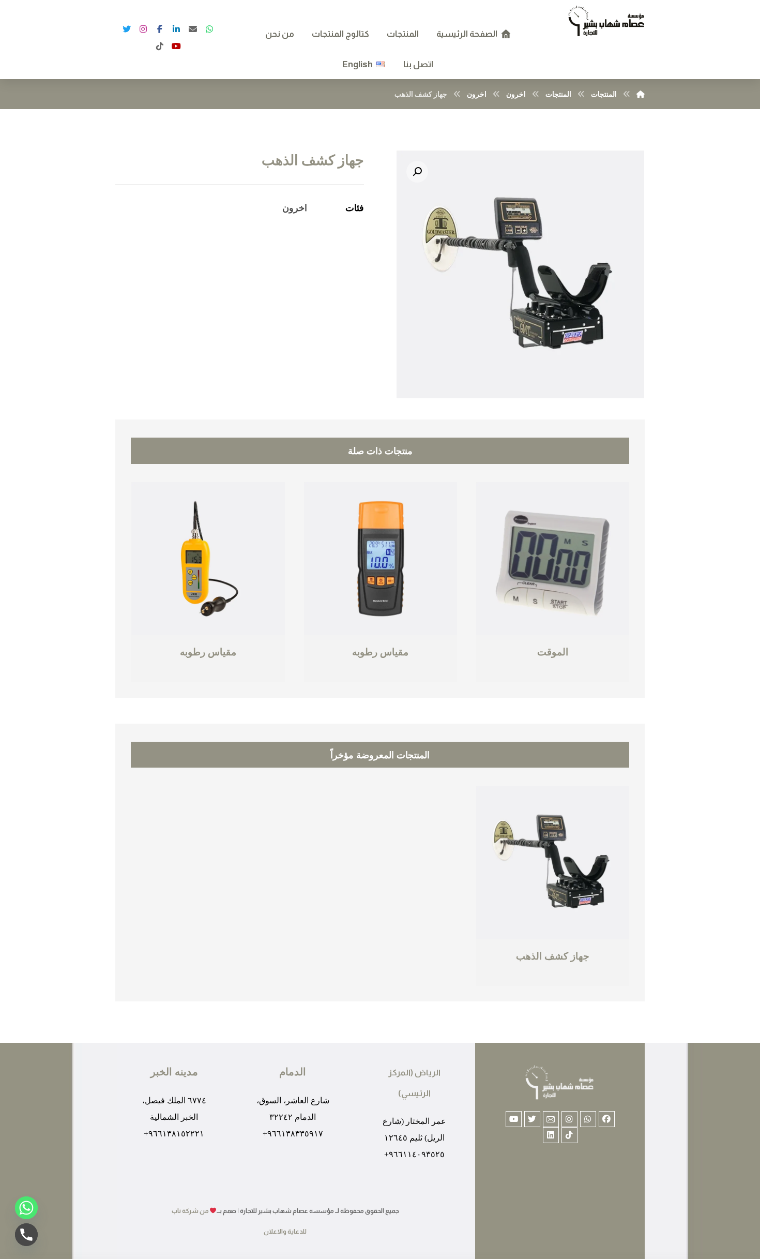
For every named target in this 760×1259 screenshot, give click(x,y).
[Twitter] (126, 29)
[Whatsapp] (588, 1119)
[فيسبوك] (176, 46)
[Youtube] (514, 1119)
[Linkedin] (551, 1135)
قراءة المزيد (519, 675)
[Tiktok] (569, 1135)
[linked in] (176, 29)
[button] (417, 172)
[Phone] (26, 1234)
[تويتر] (209, 29)
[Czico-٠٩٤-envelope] (551, 1119)
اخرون (294, 207)
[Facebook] (159, 29)
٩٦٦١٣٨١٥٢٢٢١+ (174, 1133)
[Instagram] (143, 29)
